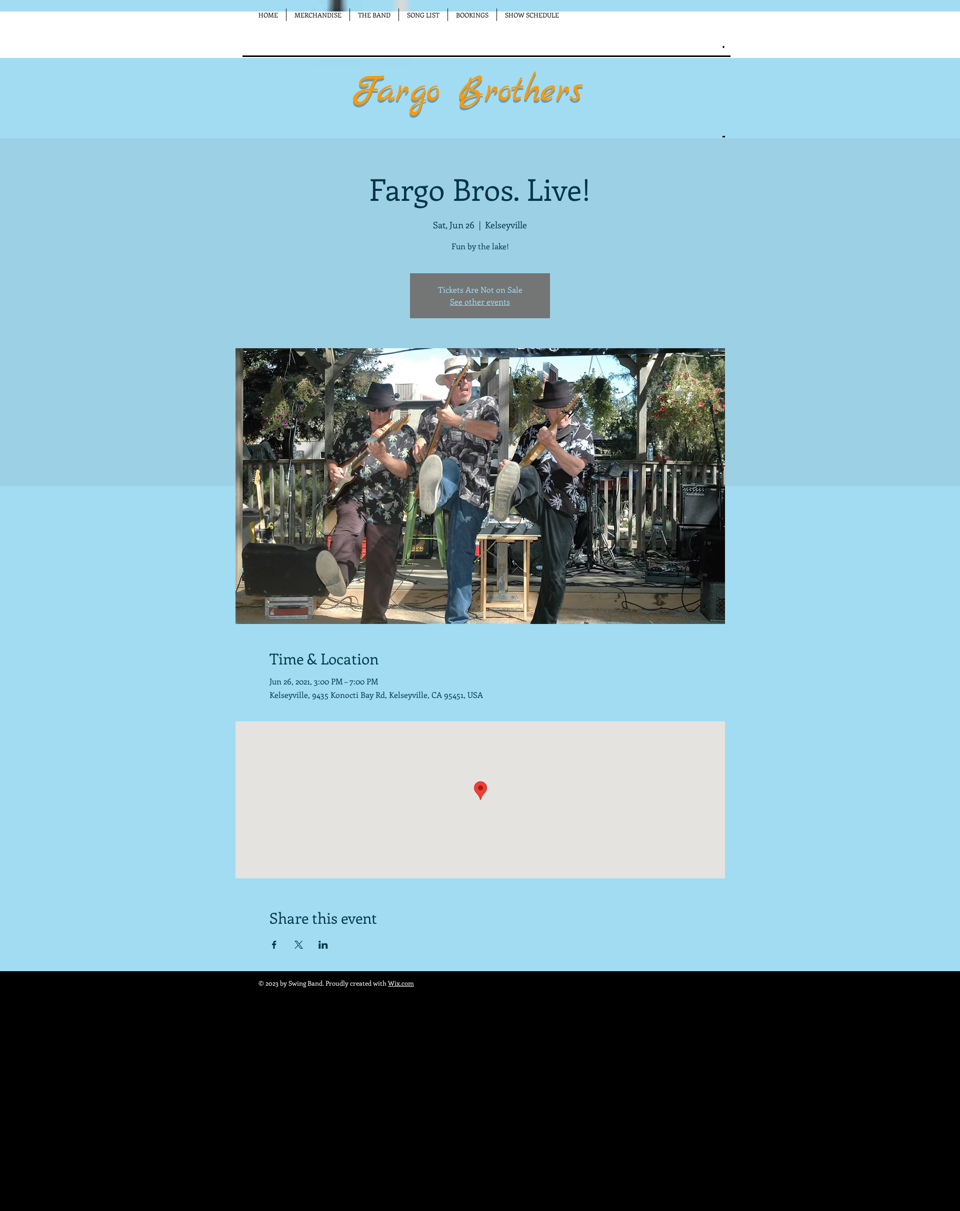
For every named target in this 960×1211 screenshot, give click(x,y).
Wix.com (401, 983)
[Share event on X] (299, 945)
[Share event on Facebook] (274, 945)
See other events (480, 301)
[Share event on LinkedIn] (323, 945)
